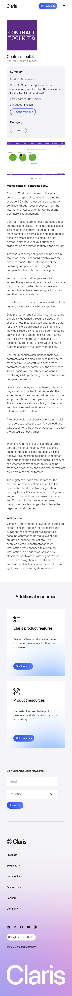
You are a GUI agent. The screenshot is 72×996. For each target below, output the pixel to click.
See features (23, 666)
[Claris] (12, 6)
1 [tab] (32, 178)
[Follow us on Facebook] (21, 927)
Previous (16, 158)
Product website (22, 111)
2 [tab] (36, 178)
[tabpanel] (36, 158)
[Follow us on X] (15, 927)
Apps (18, 130)
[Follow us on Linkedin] (8, 927)
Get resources (24, 738)
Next (56, 158)
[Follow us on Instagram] (35, 927)
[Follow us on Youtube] (28, 927)
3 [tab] (40, 178)
